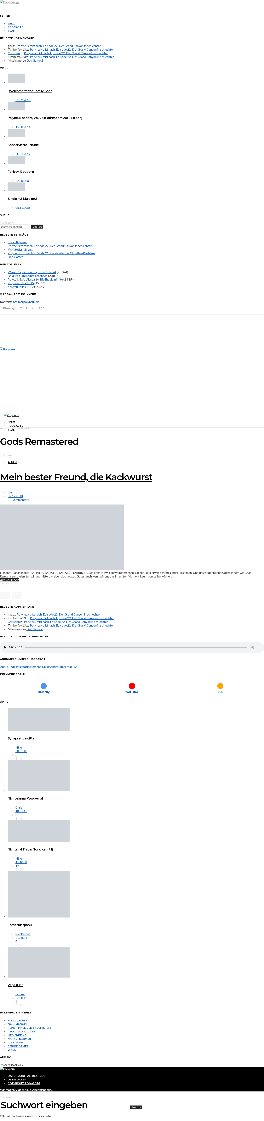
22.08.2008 (23, 180)
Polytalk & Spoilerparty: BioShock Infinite (35, 279)
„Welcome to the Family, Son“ (30, 91)
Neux (11, 23)
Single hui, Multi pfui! (22, 199)
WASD (12, 1049)
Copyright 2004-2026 (24, 1083)
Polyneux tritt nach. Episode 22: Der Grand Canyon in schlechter (59, 45)
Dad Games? (34, 60)
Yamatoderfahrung (20, 249)
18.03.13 (21, 811)
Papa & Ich (15, 985)
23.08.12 (21, 998)
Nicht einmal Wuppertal (25, 798)
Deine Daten (17, 1079)
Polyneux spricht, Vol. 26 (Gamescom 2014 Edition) (45, 118)
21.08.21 (21, 937)
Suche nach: (7, 223)
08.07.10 (21, 751)
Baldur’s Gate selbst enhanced (28, 275)
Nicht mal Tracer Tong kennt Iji (30, 849)
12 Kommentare (18, 499)
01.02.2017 (23, 100)
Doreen (20, 994)
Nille (18, 747)
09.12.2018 (15, 496)
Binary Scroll (18, 1020)
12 (17, 865)
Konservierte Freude (23, 145)
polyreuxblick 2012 (21, 286)
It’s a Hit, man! (17, 242)
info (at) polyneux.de (25, 302)
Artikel (12, 462)
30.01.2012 (23, 154)
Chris (18, 807)
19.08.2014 (23, 127)
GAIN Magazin (18, 1024)
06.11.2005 (23, 207)
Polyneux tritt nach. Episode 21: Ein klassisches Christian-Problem (51, 253)
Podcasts (15, 27)
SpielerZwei (23, 934)
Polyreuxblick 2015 (21, 283)
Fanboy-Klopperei (21, 172)
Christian (14, 53)
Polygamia (16, 1042)
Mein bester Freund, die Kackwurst (76, 477)
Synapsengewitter (22, 738)
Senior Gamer (18, 1046)
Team (12, 30)
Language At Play (21, 1031)
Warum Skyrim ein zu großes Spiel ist (32, 272)
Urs (10, 492)
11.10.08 (21, 862)
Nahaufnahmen (19, 1038)
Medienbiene (17, 1035)
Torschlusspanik (20, 925)
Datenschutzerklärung (26, 1075)
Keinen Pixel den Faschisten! (29, 1027)
